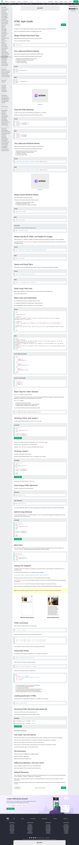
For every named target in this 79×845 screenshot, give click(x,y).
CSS (5, 3)
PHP (27, 3)
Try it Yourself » (18, 438)
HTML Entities (4, 58)
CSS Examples (48, 825)
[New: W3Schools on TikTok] (77, 9)
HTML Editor (3, 111)
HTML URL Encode (4, 64)
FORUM (39, 837)
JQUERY (63, 3)
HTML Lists (3, 36)
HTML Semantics (4, 55)
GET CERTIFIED (32, 818)
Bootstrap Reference (30, 829)
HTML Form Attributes (5, 70)
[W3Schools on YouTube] (69, 9)
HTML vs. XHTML (4, 65)
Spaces (65, 1)
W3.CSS (30, 3)
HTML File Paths (4, 48)
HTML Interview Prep (5, 122)
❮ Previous (17, 24)
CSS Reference (30, 825)
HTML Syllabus (4, 119)
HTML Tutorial (12, 824)
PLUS (14, 818)
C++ (37, 3)
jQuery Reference (30, 833)
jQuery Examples (48, 833)
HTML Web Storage (5, 99)
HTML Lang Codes (4, 144)
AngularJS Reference (30, 832)
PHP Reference (30, 830)
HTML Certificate (4, 106)
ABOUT (43, 837)
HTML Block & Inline (5, 38)
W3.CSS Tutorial (12, 829)
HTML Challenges (4, 116)
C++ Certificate (66, 831)
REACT (54, 3)
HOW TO (43, 3)
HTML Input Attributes (5, 75)
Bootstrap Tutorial (11, 830)
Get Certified (50, 1)
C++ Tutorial (12, 832)
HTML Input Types (4, 73)
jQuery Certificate (66, 830)
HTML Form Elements (5, 72)
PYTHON (19, 3)
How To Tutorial (12, 826)
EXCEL (68, 3)
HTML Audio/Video (4, 139)
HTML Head (3, 49)
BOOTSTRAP (49, 3)
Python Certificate (66, 828)
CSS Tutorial (12, 825)
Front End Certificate (66, 826)
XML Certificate (66, 833)
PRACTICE (55, 818)
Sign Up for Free (10, 808)
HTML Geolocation (4, 96)
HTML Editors (4, 10)
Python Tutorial (12, 828)
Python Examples (48, 828)
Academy (61, 1)
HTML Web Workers (5, 101)
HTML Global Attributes (5, 131)
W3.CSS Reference (30, 828)
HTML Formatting (4, 20)
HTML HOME (3, 7)
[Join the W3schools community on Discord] (73, 9)
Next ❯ (63, 24)
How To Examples (48, 826)
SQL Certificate (66, 827)
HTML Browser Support (5, 133)
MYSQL (59, 3)
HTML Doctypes (4, 140)
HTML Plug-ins (4, 90)
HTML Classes (4, 40)
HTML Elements (4, 13)
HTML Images (4, 29)
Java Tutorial (12, 831)
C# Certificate (66, 832)
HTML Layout (3, 51)
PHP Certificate (66, 829)
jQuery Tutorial (12, 833)
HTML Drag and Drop (5, 98)
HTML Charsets (4, 62)
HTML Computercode (5, 54)
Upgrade (56, 1)
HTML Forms (3, 69)
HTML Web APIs (4, 95)
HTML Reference (30, 824)
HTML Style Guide (4, 56)
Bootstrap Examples (48, 830)
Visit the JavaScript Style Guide (20, 730)
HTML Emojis (3, 61)
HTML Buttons (4, 43)
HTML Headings (4, 16)
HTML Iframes (4, 45)
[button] (38, 1)
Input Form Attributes (5, 76)
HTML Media (3, 85)
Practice (70, 1)
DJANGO (75, 3)
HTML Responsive (4, 52)
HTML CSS (3, 26)
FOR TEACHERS (44, 818)
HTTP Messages (4, 146)
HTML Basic (3, 12)
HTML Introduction (5, 9)
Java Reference (30, 831)
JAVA (23, 3)
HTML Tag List (4, 128)
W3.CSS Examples (48, 829)
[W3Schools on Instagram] (76, 9)
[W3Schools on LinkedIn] (71, 9)
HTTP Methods (4, 147)
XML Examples (48, 832)
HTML (2, 3)
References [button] (13, 1)
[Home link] (2, 1)
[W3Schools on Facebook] (74, 9)
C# (39, 3)
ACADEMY (47, 837)
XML (71, 3)
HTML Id (3, 42)
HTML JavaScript (4, 46)
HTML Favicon (4, 32)
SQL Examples (48, 827)
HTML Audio (3, 88)
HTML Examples (4, 110)
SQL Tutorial (12, 827)
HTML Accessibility (4, 125)
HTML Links (3, 27)
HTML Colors (3, 25)
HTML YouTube (4, 91)
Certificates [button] (25, 1)
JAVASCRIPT (10, 3)
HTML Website (4, 117)
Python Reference (30, 827)
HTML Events (3, 134)
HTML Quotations (4, 22)
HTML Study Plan (4, 120)
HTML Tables (3, 35)
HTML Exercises (4, 114)
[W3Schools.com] (7, 819)
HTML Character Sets (5, 141)
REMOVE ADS (40, 104)
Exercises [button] (19, 1)
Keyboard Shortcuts (5, 150)
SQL (15, 3)
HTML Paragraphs (4, 17)
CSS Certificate (66, 825)
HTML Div (3, 39)
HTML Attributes (4, 14)
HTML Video (3, 87)
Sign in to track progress (40, 787)
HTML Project (4, 30)
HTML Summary (4, 123)
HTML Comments (4, 23)
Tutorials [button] (6, 1)
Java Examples (48, 831)
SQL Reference (30, 826)
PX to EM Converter (5, 149)
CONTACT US (65, 818)
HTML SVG (3, 82)
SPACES (22, 818)
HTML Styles (3, 19)
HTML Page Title (4, 33)
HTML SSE (3, 102)
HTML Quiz (3, 113)
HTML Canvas (3, 80)
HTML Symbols (4, 59)
